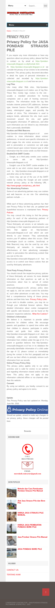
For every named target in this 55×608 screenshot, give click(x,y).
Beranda (27, 431)
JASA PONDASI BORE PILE (30, 549)
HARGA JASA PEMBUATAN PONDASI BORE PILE (29, 526)
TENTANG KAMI (14, 575)
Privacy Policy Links (38, 299)
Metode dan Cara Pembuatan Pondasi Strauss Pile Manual (30, 490)
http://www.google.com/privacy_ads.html (23, 186)
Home (9, 31)
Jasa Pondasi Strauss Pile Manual (32, 537)
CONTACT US (12, 570)
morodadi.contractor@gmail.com (27, 474)
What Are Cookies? (40, 314)
